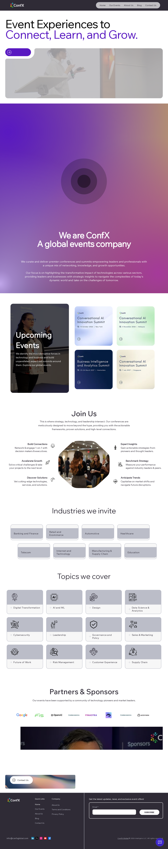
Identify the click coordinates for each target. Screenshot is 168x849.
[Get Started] (18, 52)
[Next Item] (156, 738)
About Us (39, 814)
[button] (158, 95)
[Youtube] (45, 838)
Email (95, 807)
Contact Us (39, 823)
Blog (37, 818)
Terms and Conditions (61, 809)
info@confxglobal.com (17, 838)
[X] (37, 838)
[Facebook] (49, 838)
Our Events (39, 809)
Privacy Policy (58, 814)
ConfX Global (123, 838)
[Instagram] (41, 838)
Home (37, 804)
